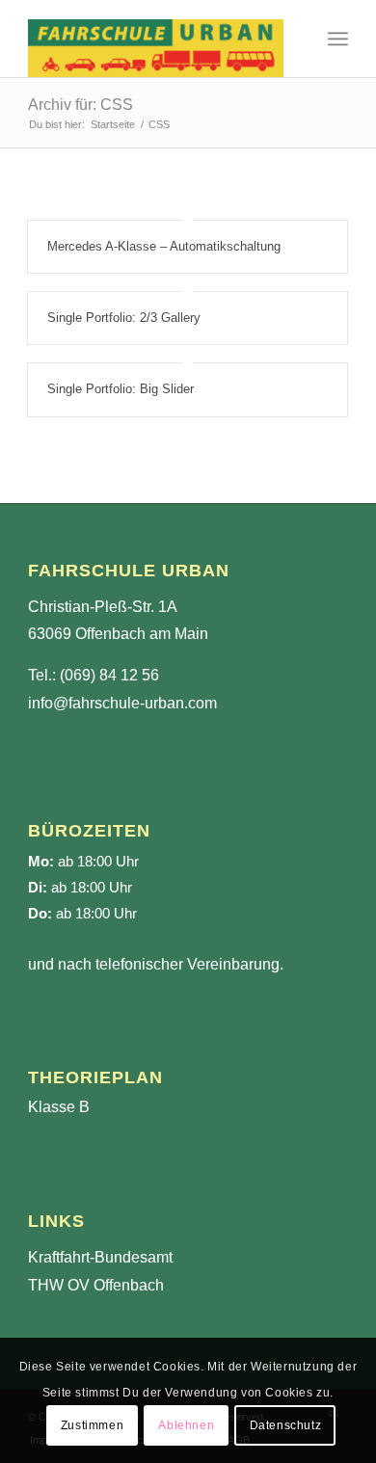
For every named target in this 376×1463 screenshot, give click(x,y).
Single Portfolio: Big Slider (120, 389)
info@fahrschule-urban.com (122, 703)
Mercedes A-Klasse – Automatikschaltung (164, 246)
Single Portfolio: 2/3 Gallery (124, 317)
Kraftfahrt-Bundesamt (100, 1257)
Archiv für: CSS (80, 104)
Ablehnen (186, 1425)
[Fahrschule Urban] (155, 38)
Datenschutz (286, 1425)
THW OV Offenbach (96, 1285)
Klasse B (59, 1107)
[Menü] (338, 38)
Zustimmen (92, 1425)
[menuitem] (338, 38)
